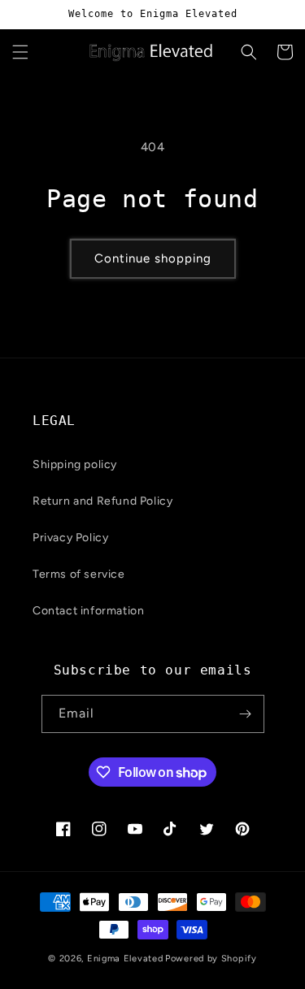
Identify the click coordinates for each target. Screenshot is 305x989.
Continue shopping (152, 258)
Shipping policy (75, 464)
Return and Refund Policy (102, 501)
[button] (20, 52)
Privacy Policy (70, 537)
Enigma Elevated (125, 958)
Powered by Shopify (211, 958)
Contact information (88, 611)
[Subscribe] (246, 714)
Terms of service (79, 574)
